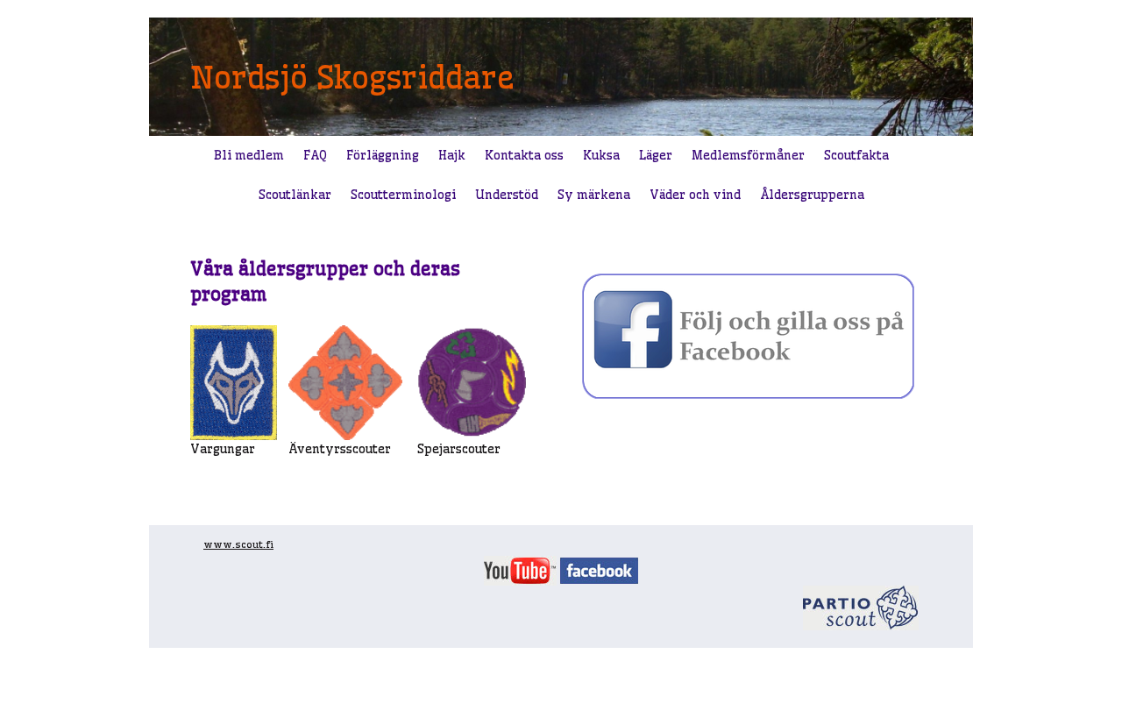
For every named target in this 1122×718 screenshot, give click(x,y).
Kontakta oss (524, 155)
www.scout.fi (238, 544)
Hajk (451, 155)
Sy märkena (593, 195)
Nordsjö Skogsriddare (352, 77)
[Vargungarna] (233, 380)
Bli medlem (249, 155)
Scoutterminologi (403, 195)
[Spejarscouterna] (471, 380)
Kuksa (601, 155)
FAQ (315, 155)
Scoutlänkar (295, 195)
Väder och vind (695, 195)
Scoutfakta (856, 155)
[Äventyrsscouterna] (345, 380)
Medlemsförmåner (748, 155)
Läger (655, 155)
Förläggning (382, 155)
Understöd (506, 195)
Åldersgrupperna (812, 195)
